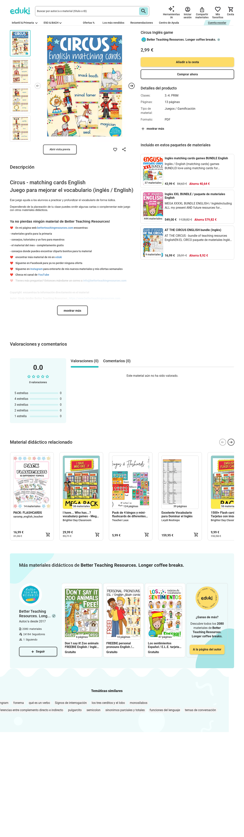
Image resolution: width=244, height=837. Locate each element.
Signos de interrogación (71, 703)
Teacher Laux (120, 520)
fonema (18, 703)
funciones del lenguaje (165, 710)
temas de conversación (200, 710)
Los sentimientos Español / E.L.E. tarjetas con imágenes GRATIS (164, 645)
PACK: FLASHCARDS (27, 512)
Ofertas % (89, 22)
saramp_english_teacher (28, 516)
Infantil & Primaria (23, 22)
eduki (58, 257)
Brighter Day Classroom (77, 520)
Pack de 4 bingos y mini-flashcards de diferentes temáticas (129, 514)
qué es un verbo (39, 703)
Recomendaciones (141, 22)
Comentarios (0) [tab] (117, 361)
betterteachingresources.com (55, 227)
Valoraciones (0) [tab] (85, 361)
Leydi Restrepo (170, 520)
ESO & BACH (51, 22)
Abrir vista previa (60, 149)
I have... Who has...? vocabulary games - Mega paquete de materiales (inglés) (80, 514)
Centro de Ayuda (169, 22)
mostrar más (72, 310)
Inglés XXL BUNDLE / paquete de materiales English (195, 196)
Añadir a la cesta (187, 62)
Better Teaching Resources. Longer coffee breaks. (181, 39)
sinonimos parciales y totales (125, 710)
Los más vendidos (113, 22)
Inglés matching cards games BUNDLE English (196, 158)
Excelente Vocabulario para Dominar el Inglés (177, 514)
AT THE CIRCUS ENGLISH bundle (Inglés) (193, 230)
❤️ (12, 227)
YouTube (43, 274)
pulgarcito (75, 710)
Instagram (36, 268)
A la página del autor (207, 649)
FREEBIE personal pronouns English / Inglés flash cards (119, 645)
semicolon (93, 710)
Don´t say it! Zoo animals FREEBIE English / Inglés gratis (82, 645)
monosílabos (138, 703)
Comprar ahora (187, 74)
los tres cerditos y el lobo (108, 703)
